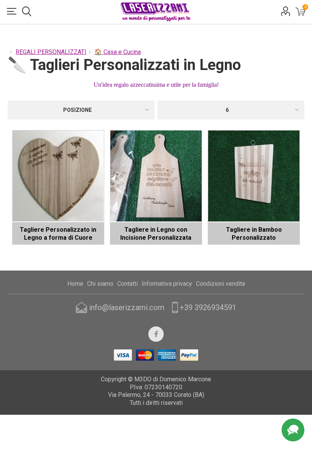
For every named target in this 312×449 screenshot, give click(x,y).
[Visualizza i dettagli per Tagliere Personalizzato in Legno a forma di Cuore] (58, 176)
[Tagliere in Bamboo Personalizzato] (253, 176)
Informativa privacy (167, 283)
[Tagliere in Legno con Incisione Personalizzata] (156, 176)
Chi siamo (100, 283)
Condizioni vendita (220, 283)
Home (75, 283)
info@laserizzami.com (126, 307)
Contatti (127, 283)
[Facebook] (156, 334)
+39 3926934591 (208, 307)
